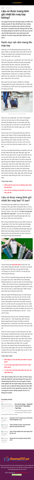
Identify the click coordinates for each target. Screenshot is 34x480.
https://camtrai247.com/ (22, 472)
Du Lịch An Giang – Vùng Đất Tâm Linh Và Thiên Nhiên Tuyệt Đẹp (23, 406)
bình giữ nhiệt (16, 264)
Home (2, 8)
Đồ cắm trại (9, 8)
